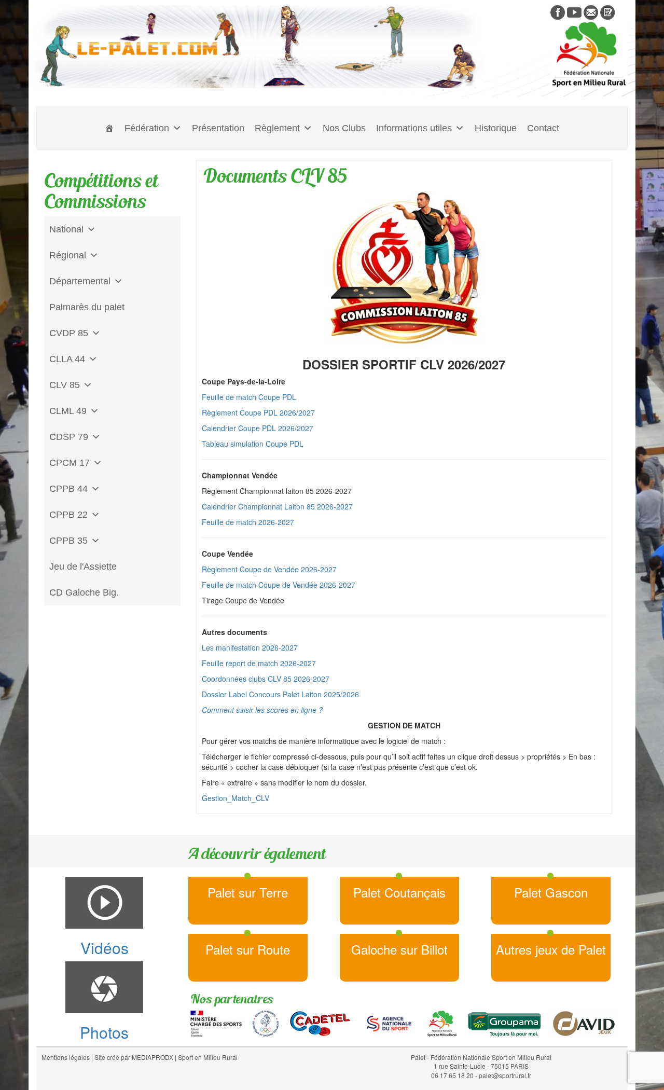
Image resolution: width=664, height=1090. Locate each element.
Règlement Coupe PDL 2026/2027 (258, 412)
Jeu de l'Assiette (83, 566)
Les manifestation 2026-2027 (250, 647)
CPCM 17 (69, 463)
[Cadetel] (320, 1022)
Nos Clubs (344, 128)
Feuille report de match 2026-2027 (259, 663)
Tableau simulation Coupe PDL (252, 443)
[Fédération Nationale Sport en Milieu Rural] (442, 1022)
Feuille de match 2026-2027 (248, 522)
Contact (543, 128)
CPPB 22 (68, 514)
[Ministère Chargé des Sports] (216, 1022)
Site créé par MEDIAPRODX (133, 1057)
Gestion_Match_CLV (235, 798)
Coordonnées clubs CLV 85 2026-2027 (265, 678)
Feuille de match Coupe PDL (249, 397)
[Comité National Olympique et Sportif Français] (266, 1022)
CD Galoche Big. (84, 592)
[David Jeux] (583, 1022)
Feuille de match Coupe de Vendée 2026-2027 (278, 585)
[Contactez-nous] (591, 11)
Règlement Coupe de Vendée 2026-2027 (269, 569)
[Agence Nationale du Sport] (389, 1022)
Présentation (218, 128)
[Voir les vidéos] (574, 11)
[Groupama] (504, 1022)
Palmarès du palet (87, 307)
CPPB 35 (68, 540)
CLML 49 (68, 411)
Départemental (79, 281)
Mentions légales (66, 1057)
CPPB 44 (68, 489)
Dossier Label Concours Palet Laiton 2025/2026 (280, 694)
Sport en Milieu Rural (208, 1057)
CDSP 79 (68, 437)
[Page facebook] (557, 11)
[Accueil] (109, 128)
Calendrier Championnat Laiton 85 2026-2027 (277, 506)
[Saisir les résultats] (607, 11)
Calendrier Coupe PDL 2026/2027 (257, 428)
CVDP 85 (68, 333)
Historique (496, 128)
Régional (67, 255)
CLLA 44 (67, 359)
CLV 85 (64, 385)
